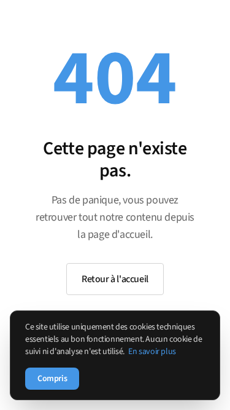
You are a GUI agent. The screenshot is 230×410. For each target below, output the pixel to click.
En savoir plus (151, 351)
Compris (52, 379)
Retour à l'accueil (115, 279)
